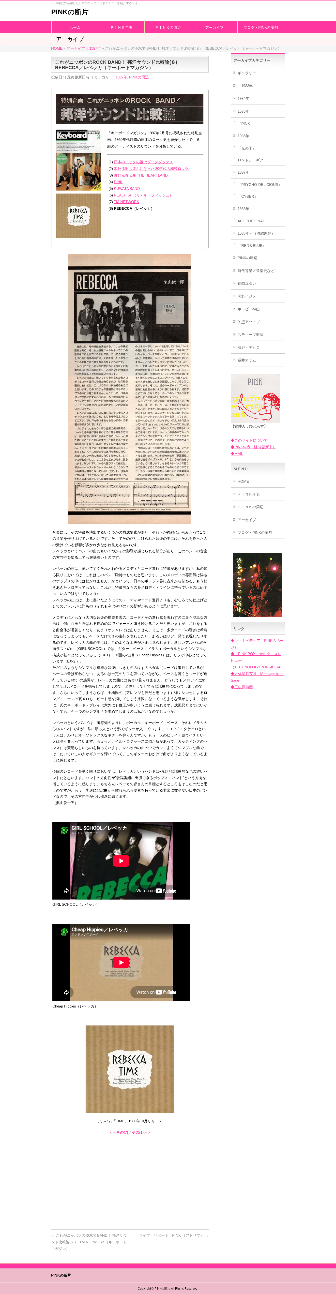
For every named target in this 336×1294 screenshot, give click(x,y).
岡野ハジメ (247, 296)
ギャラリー (247, 73)
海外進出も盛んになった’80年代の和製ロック (151, 168)
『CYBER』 (248, 196)
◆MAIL (237, 453)
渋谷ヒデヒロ (249, 347)
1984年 (243, 98)
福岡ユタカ (247, 283)
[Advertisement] (130, 1186)
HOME (243, 481)
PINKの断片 (70, 12)
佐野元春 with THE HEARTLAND (141, 175)
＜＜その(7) (118, 1132)
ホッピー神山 (249, 309)
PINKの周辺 (139, 77)
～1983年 (245, 86)
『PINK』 (246, 123)
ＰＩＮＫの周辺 (250, 507)
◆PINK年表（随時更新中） (253, 447)
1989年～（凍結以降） (256, 233)
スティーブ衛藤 (250, 334)
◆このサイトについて (249, 440)
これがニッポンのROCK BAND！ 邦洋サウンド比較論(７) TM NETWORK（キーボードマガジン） (89, 1242)
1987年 (121, 77)
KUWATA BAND (127, 188)
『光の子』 (247, 148)
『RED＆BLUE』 (252, 245)
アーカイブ (247, 520)
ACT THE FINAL (251, 221)
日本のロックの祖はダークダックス (143, 162)
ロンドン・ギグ (250, 160)
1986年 (243, 136)
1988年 (243, 209)
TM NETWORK (126, 202)
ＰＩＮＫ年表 (249, 494)
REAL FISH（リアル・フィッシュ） (143, 195)
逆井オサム (247, 360)
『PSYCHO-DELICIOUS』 (260, 184)
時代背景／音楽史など (256, 271)
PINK (118, 182)
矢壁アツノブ (249, 322)
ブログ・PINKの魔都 (255, 532)
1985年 (243, 111)
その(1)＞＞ (141, 1132)
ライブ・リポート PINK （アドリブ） (174, 1235)
